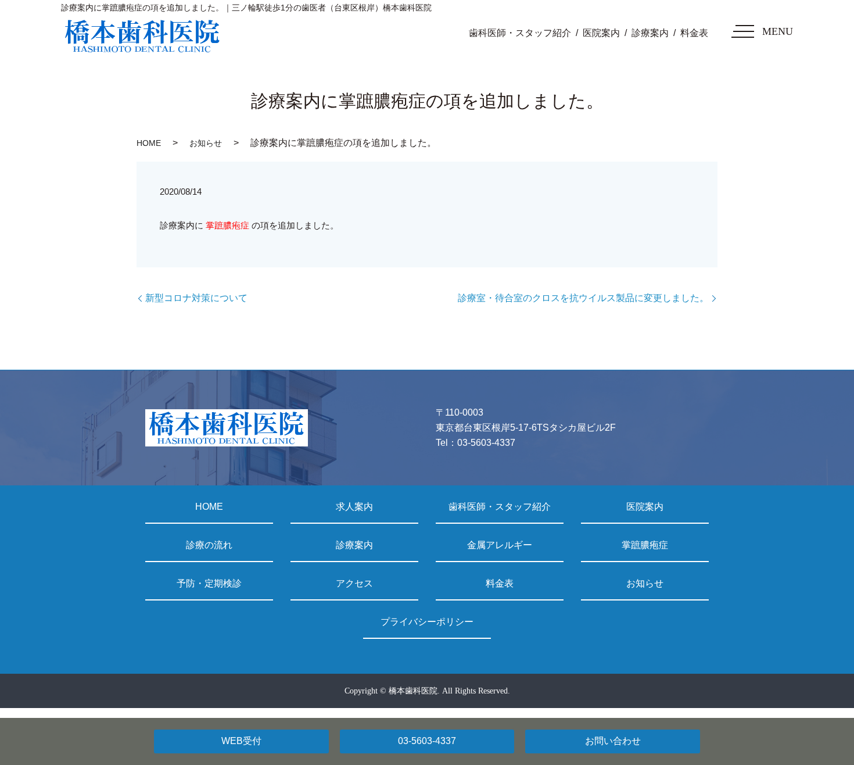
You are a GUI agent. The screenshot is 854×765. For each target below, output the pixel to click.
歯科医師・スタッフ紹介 (520, 33)
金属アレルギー (499, 545)
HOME (149, 143)
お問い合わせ (613, 741)
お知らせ (205, 143)
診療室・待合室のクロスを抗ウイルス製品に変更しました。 (583, 298)
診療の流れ (209, 545)
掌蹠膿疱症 (226, 225)
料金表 (694, 33)
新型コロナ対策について (196, 298)
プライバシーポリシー (427, 622)
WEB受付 (241, 741)
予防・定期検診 (209, 583)
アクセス (354, 583)
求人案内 (354, 507)
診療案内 (650, 33)
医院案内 (601, 33)
